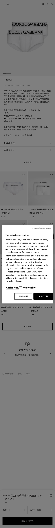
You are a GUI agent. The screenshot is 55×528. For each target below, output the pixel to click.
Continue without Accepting (40, 228)
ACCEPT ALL (44, 296)
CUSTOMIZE (23, 296)
